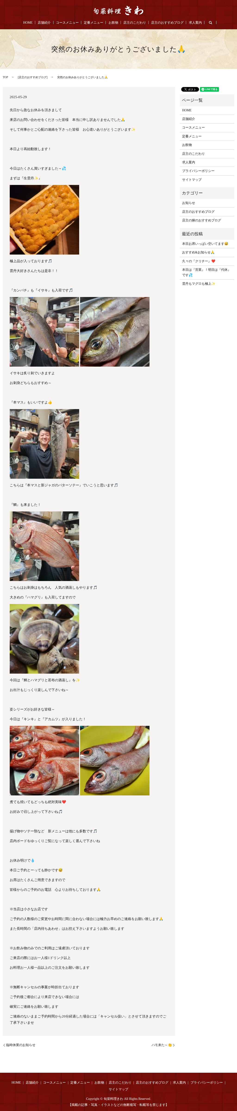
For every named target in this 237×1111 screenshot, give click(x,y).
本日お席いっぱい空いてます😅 (205, 243)
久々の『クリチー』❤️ (198, 261)
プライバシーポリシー (198, 171)
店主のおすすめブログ (167, 22)
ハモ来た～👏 (162, 1045)
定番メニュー (93, 22)
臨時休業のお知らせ (20, 1045)
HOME (28, 22)
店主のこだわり (134, 22)
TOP (5, 77)
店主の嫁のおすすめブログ (201, 220)
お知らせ (188, 203)
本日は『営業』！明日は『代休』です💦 (206, 272)
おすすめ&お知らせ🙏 (198, 252)
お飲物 (113, 22)
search (210, 22)
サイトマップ (192, 179)
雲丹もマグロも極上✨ (198, 283)
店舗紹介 (44, 22)
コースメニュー (67, 22)
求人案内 (195, 22)
